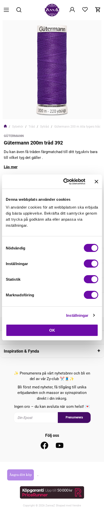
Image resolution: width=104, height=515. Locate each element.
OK (52, 330)
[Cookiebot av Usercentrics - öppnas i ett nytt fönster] (64, 181)
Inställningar (77, 315)
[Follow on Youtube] (59, 445)
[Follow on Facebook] (44, 445)
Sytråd (44, 126)
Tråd (32, 126)
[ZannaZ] (52, 10)
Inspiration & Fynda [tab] (21, 351)
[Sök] (18, 10)
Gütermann (14, 136)
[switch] (91, 264)
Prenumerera (74, 417)
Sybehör (17, 126)
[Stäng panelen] (96, 181)
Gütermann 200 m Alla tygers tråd (77, 126)
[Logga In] (72, 10)
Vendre (76, 505)
